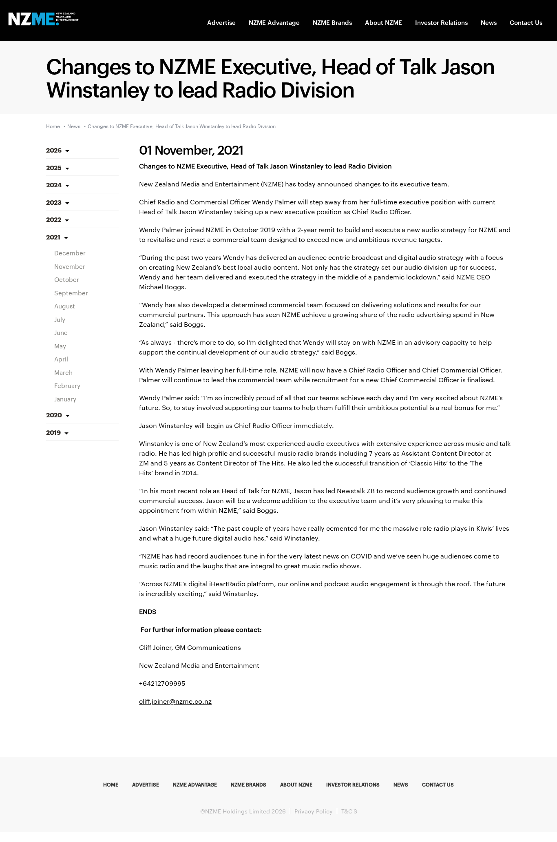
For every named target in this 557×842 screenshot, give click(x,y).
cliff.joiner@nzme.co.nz (175, 701)
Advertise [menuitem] (145, 784)
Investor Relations (441, 22)
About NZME (383, 22)
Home (53, 125)
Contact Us (526, 22)
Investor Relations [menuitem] (353, 784)
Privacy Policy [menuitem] (313, 811)
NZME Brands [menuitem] (248, 784)
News (489, 22)
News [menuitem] (400, 784)
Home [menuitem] (110, 784)
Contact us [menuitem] (438, 784)
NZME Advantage (274, 22)
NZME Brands (332, 22)
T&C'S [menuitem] (349, 811)
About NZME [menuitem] (296, 784)
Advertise (221, 22)
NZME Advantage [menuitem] (195, 784)
